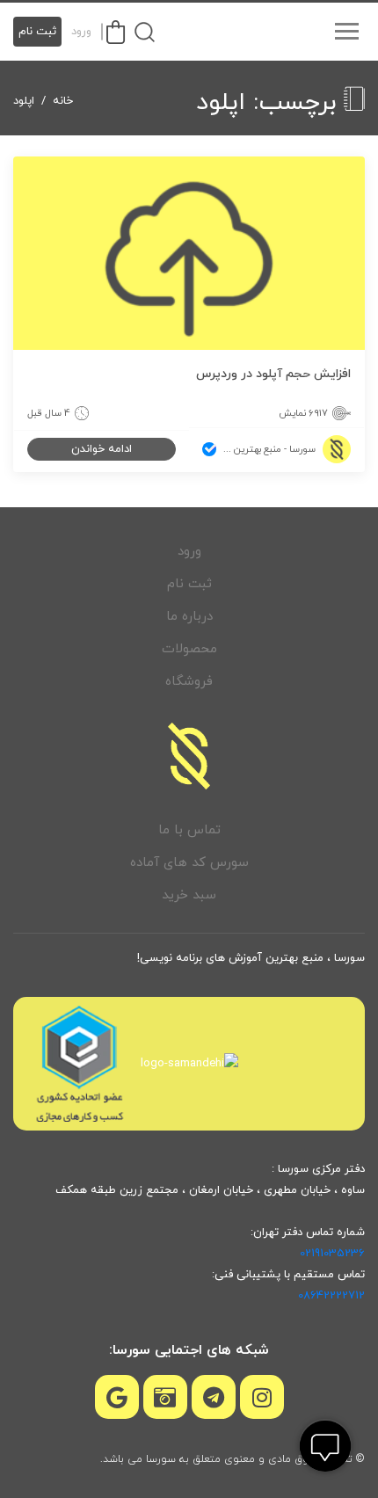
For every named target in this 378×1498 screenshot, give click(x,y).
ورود (81, 32)
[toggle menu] (346, 31)
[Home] (189, 756)
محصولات (189, 649)
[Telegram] (214, 1397)
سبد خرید (189, 895)
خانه (63, 101)
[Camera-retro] (165, 1397)
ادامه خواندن (101, 449)
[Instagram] (262, 1397)
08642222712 (331, 1296)
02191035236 (332, 1254)
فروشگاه (189, 682)
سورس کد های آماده (189, 863)
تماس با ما (189, 830)
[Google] (117, 1397)
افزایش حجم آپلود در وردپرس (273, 374)
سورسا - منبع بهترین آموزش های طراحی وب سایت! (259, 449)
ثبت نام (37, 32)
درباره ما (189, 616)
